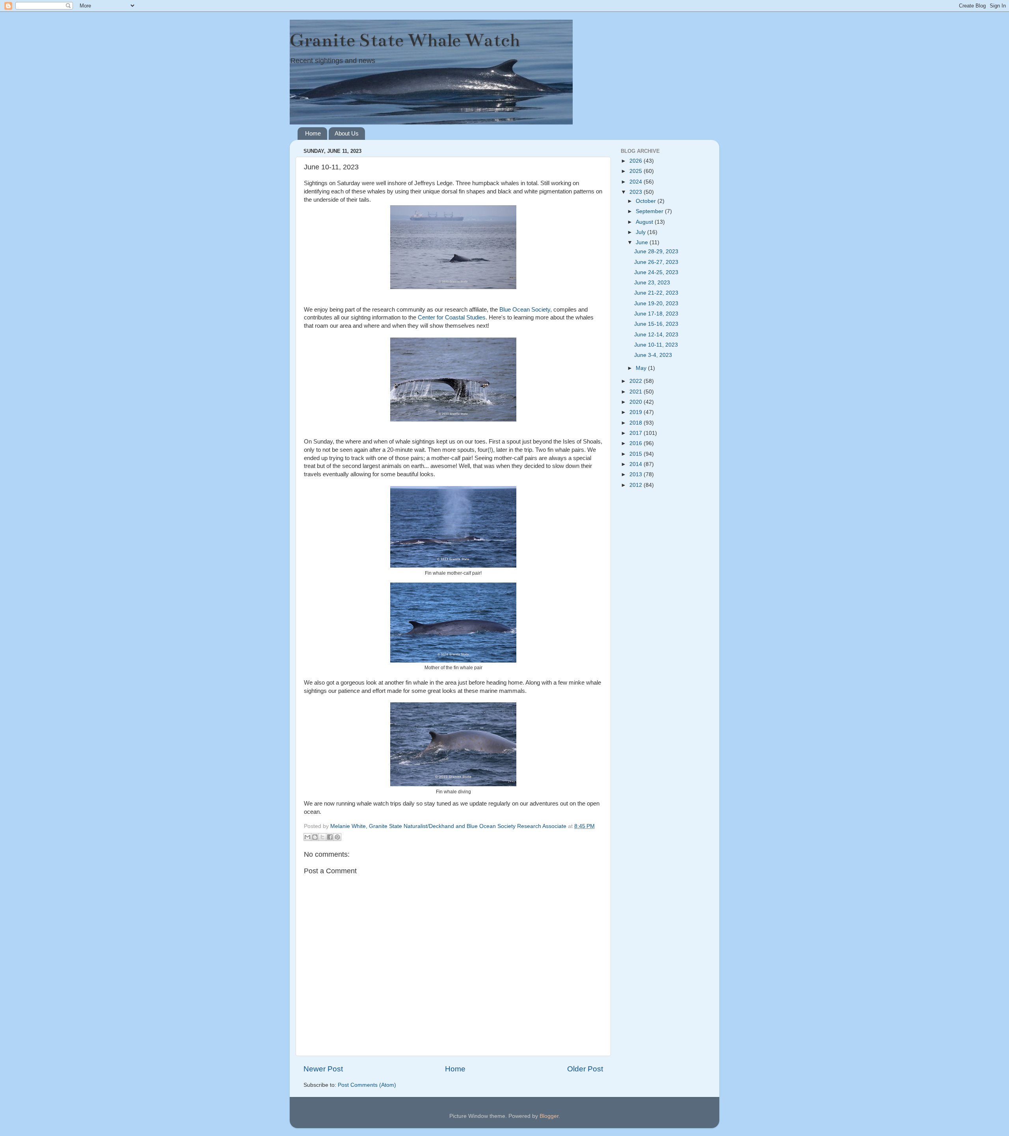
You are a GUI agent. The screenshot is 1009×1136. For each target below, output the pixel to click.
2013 (636, 474)
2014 (636, 464)
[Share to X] (322, 837)
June (643, 242)
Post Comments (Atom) (367, 1085)
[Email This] (307, 837)
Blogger (549, 1116)
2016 (636, 443)
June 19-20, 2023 (656, 303)
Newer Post (323, 1069)
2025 (636, 171)
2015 (636, 454)
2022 (636, 381)
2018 (636, 423)
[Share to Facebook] (330, 837)
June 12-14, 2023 (656, 335)
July (641, 232)
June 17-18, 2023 (656, 314)
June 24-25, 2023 (656, 272)
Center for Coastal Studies (452, 317)
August (645, 222)
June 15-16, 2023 (656, 324)
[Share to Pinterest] (337, 837)
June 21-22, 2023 (656, 293)
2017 (636, 433)
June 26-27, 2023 (656, 262)
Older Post (585, 1069)
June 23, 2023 (652, 283)
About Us (347, 133)
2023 (636, 192)
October (646, 201)
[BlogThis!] (315, 837)
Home (313, 133)
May (642, 368)
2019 (636, 412)
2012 (636, 485)
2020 (636, 402)
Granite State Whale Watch (405, 40)
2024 (636, 182)
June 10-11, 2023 (656, 345)
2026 (636, 161)
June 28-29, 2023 (656, 251)
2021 (636, 392)
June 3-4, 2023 (653, 355)
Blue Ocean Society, (525, 309)
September (650, 211)
